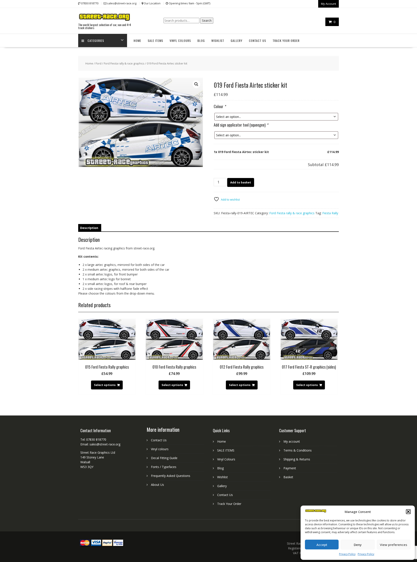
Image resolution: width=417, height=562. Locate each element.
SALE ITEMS (155, 40)
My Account (328, 4)
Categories (96, 40)
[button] (408, 511)
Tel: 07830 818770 (93, 439)
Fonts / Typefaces (163, 467)
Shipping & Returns (296, 459)
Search (207, 20)
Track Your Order (286, 40)
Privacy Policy (347, 554)
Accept (321, 544)
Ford (98, 63)
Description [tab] (89, 228)
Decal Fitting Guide (164, 458)
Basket (288, 477)
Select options (105, 385)
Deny (358, 544)
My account (291, 441)
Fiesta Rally (330, 213)
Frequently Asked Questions (170, 476)
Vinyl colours (160, 449)
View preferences (393, 544)
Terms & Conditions (297, 450)
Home (137, 40)
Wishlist (217, 40)
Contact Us (257, 40)
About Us (157, 485)
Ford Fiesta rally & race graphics (124, 63)
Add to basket (240, 182)
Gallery (236, 40)
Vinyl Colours (180, 40)
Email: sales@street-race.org (100, 444)
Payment (289, 468)
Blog (201, 40)
